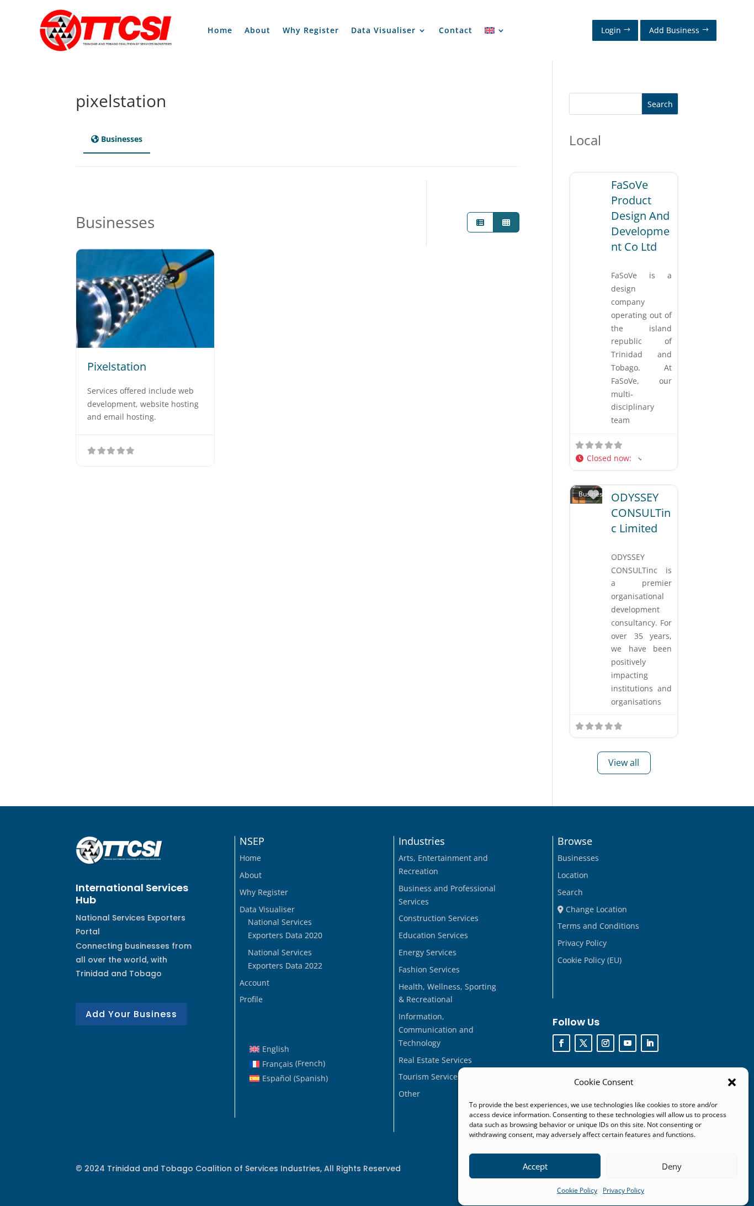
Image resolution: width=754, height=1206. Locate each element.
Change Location (595, 909)
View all (623, 763)
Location (572, 875)
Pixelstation (116, 366)
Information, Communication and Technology (436, 1029)
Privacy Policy (623, 1191)
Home (220, 31)
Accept (535, 1166)
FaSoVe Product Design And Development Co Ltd (640, 215)
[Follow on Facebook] (561, 1043)
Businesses (578, 858)
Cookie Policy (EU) (589, 960)
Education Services (433, 935)
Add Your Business (131, 1014)
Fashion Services (429, 969)
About (257, 31)
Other (409, 1093)
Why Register (311, 31)
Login (611, 30)
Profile (251, 999)
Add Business (674, 30)
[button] (731, 1082)
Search (660, 104)
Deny (672, 1166)
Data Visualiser (383, 31)
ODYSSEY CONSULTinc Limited (641, 513)
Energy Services (427, 952)
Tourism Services (430, 1076)
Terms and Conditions (598, 926)
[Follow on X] (583, 1043)
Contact (455, 31)
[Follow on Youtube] (627, 1043)
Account (254, 982)
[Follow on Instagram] (605, 1043)
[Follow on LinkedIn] (650, 1043)
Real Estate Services (435, 1060)
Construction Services (439, 918)
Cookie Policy (577, 1191)
